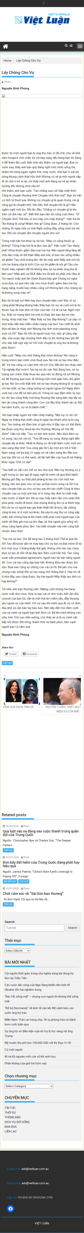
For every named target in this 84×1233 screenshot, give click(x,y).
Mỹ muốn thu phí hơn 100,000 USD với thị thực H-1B (38, 1043)
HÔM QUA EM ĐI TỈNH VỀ (18, 707)
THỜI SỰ (10, 1112)
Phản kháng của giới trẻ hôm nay (25, 1063)
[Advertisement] (42, 763)
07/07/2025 (12, 857)
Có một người (13, 1049)
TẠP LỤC (7, 663)
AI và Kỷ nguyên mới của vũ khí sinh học (30, 1056)
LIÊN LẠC (11, 1131)
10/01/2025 (12, 888)
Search (10, 922)
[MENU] (80, 46)
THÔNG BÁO (13, 1117)
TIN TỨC (10, 1108)
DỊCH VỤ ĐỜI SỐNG (17, 1122)
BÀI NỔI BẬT (10, 881)
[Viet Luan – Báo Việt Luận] (5, 46)
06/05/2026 (12, 826)
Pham (7, 82)
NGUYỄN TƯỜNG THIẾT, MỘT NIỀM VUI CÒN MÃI (63, 709)
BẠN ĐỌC (11, 1127)
